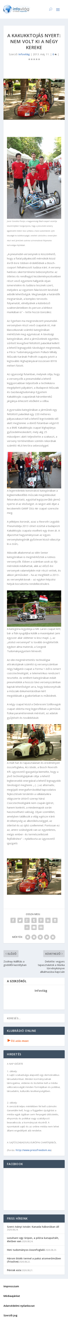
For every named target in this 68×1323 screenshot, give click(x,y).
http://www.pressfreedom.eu (33, 1150)
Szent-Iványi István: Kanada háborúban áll (33, 1226)
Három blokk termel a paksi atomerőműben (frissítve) (34, 1260)
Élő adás (18, 1041)
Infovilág (24, 54)
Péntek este (14, 1270)
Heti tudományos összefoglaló (26, 1249)
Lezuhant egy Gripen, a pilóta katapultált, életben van (33, 1239)
